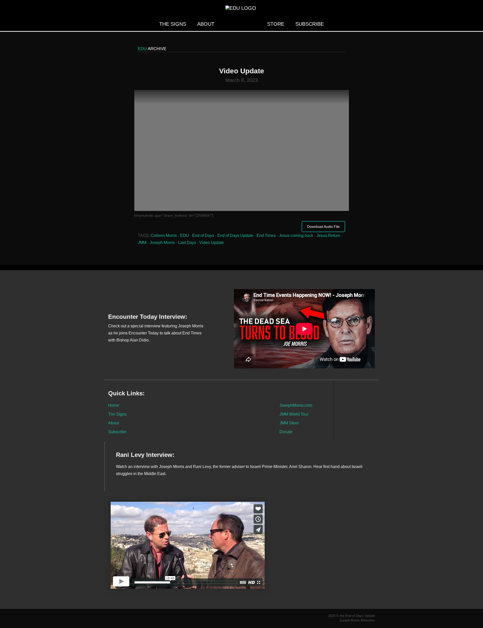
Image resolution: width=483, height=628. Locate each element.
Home (113, 405)
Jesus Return (328, 235)
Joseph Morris (162, 242)
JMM (142, 242)
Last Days (187, 242)
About (205, 24)
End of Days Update (235, 235)
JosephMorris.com (295, 405)
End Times (266, 235)
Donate (286, 431)
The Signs (172, 24)
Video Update (211, 242)
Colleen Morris (164, 235)
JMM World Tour (293, 414)
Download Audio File (323, 227)
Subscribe (309, 24)
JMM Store (289, 423)
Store (275, 24)
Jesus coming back (296, 235)
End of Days (203, 235)
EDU (184, 235)
